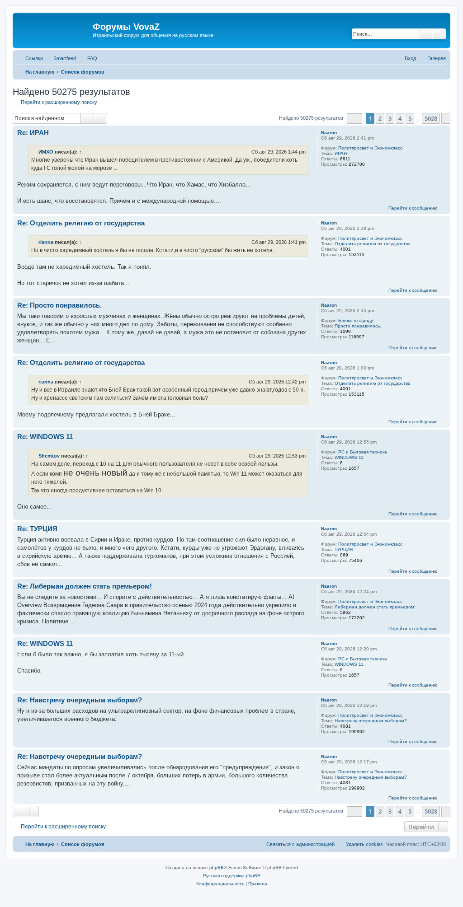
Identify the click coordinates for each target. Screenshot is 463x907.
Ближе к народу (355, 320)
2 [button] (380, 118)
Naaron (329, 132)
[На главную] (54, 29)
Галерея (436, 58)
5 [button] (409, 118)
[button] (354, 118)
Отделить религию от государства (373, 243)
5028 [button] (431, 118)
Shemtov (49, 455)
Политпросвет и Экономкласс (370, 147)
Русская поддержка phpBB (231, 875)
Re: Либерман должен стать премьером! (84, 586)
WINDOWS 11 (349, 457)
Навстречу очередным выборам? (371, 720)
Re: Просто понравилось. (59, 305)
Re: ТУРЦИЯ (37, 529)
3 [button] (390, 118)
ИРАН (341, 153)
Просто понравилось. (358, 325)
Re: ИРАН (33, 132)
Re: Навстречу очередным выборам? (79, 700)
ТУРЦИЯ (344, 549)
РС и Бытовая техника (362, 451)
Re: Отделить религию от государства (81, 223)
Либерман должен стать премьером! (375, 606)
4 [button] (400, 118)
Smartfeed (64, 58)
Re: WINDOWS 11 (45, 436)
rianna (45, 242)
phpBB (216, 867)
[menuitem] (88, 58)
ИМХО (45, 151)
